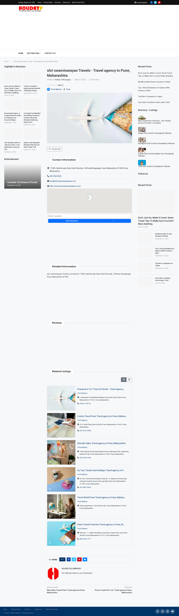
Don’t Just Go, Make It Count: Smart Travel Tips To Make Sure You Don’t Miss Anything (156, 220)
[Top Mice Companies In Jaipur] (145, 267)
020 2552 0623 (55, 176)
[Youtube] (159, 2)
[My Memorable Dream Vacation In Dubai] (145, 238)
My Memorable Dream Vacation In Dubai (154, 82)
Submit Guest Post (78, 2)
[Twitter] (155, 2)
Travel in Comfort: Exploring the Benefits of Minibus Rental (32, 88)
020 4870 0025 (85, 487)
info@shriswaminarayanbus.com (63, 181)
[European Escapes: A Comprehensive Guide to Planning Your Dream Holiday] (12, 104)
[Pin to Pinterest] (79, 559)
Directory (58, 2)
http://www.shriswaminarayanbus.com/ (65, 186)
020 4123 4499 (85, 430)
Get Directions (72, 221)
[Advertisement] (89, 30)
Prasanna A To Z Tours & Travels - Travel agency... (101, 389)
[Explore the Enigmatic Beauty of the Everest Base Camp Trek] (32, 134)
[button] (6, 176)
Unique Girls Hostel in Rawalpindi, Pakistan (155, 133)
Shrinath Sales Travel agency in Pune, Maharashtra (101, 443)
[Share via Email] (85, 559)
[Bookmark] (50, 408)
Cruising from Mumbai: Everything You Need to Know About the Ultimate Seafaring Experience (32, 117)
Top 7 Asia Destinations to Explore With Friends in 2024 (164, 251)
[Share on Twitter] (74, 559)
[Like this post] (63, 559)
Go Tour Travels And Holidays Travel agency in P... (100, 470)
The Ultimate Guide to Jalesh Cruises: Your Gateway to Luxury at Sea (12, 146)
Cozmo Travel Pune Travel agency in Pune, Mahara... (102, 416)
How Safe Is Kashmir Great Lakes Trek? (154, 102)
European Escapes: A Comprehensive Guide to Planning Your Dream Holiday (12, 116)
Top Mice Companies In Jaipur (150, 96)
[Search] (159, 53)
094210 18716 (85, 403)
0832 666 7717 (85, 539)
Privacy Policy (48, 2)
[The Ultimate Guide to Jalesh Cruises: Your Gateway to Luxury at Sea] (12, 134)
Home (20, 53)
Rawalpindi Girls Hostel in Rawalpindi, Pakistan (156, 143)
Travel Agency (82, 393)
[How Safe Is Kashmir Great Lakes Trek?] (145, 282)
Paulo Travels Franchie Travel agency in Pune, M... (101, 524)
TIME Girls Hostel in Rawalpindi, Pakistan (154, 166)
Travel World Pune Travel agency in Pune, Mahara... (101, 497)
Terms (39, 2)
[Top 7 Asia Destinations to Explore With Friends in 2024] (145, 252)
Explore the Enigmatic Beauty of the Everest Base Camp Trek (32, 145)
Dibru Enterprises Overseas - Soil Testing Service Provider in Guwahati (154, 122)
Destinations (33, 53)
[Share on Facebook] (69, 559)
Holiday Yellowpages (63, 80)
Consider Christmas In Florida (22, 182)
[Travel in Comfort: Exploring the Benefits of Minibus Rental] (32, 77)
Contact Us (66, 2)
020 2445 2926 (85, 458)
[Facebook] (151, 2)
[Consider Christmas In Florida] (22, 176)
